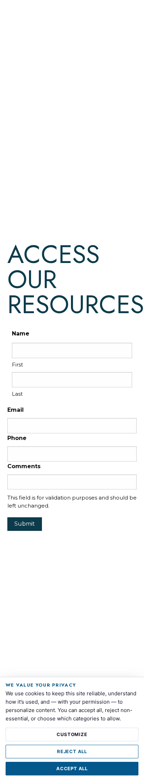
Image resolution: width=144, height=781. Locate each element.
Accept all (72, 768)
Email (15, 410)
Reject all (72, 751)
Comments (24, 466)
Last (17, 393)
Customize (72, 734)
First (17, 364)
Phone (17, 438)
